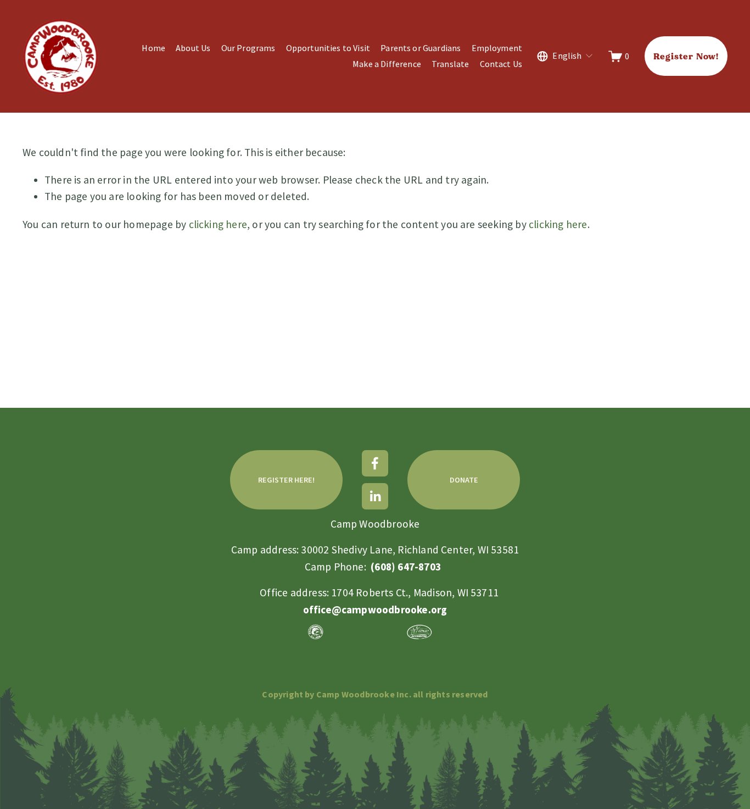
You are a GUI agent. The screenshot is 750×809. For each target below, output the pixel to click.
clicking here (218, 224)
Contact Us (501, 63)
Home (153, 47)
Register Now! (686, 56)
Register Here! (286, 480)
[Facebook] (375, 463)
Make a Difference (386, 63)
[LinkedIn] (375, 496)
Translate (450, 63)
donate (464, 480)
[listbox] (565, 56)
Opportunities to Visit (328, 47)
